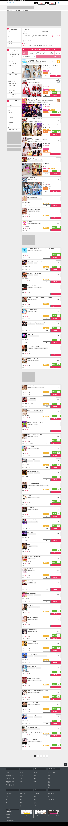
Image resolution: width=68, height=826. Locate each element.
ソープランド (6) (11, 72)
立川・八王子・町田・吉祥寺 (10, 785)
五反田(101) (29, 45)
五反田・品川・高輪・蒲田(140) (55, 36)
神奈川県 (21, 775)
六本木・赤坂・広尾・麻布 (10, 779)
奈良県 (35, 779)
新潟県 (49, 776)
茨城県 (21, 778)
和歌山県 (35, 781)
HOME (8, 10)
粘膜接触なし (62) (11, 81)
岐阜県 (49, 778)
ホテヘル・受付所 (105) (12, 94)
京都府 (35, 775)
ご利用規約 (8, 817)
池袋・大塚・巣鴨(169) (45, 35)
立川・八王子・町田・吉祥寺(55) (27, 41)
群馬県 (21, 781)
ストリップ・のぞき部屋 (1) (13, 74)
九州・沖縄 (10, 46)
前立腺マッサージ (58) (12, 83)
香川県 (21, 802)
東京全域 (7, 772)
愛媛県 (21, 805)
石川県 (49, 784)
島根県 (21, 799)
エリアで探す (25, 31)
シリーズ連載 (10, 117)
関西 (9, 36)
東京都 (16, 10)
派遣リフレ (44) (11, 65)
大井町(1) (50, 45)
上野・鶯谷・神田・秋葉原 (10, 782)
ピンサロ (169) (10, 61)
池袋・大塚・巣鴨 (9, 776)
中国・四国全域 (22, 793)
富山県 (49, 785)
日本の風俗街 (10, 122)
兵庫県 (35, 776)
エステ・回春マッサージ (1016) (13, 54)
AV (8, 127)
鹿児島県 (35, 803)
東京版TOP (12, 10)
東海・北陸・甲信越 (11, 38)
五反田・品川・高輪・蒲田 (10, 778)
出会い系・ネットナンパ (12, 119)
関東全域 (21, 772)
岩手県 (7, 802)
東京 (9, 31)
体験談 (9, 107)
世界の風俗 (10, 105)
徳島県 (21, 803)
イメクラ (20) (10, 70)
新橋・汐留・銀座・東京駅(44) (36, 38)
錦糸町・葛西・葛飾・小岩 (10, 784)
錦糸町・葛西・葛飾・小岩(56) (55, 38)
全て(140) (24, 45)
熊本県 (35, 796)
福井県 (49, 787)
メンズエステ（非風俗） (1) (13, 63)
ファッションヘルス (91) (12, 67)
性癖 (9, 124)
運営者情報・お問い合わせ (10, 820)
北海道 (7, 796)
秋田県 (7, 799)
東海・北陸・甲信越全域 (51, 772)
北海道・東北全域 (9, 793)
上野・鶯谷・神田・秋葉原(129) (46, 38)
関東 (9, 33)
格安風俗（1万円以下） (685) (13, 90)
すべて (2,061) (10, 52)
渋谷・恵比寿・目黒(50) (26, 35)
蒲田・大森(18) (39, 45)
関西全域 (35, 772)
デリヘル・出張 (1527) (12, 96)
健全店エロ (10, 115)
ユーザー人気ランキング (12, 129)
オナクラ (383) (10, 56)
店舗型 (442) (10, 92)
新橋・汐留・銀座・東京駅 (10, 781)
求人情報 (46, 70)
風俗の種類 (10, 112)
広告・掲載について (9, 814)
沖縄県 (35, 805)
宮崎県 (35, 802)
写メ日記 (49, 796)
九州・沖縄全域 (36, 793)
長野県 (49, 782)
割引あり (52, 90)
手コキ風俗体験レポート (51, 793)
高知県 (21, 806)
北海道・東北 (10, 41)
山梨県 (49, 781)
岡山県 (21, 796)
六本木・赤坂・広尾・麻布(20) (27, 38)
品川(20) (34, 45)
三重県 (49, 779)
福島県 (7, 803)
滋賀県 (35, 778)
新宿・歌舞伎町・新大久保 (10, 775)
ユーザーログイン (9, 811)
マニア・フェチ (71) (11, 85)
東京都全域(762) (25, 33)
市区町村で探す (44, 31)
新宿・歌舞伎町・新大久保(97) (36, 36)
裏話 (9, 110)
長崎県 (35, 799)
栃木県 (21, 779)
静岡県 (49, 775)
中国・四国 (10, 43)
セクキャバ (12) (11, 76)
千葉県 (21, 776)
